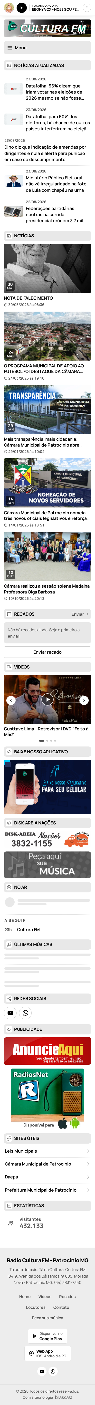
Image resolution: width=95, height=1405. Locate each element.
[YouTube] (42, 1371)
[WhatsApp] (53, 1371)
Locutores (36, 1307)
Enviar (78, 614)
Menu (21, 47)
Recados (67, 1296)
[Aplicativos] (87, 8)
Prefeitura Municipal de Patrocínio (40, 1190)
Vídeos (44, 1296)
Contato (61, 1307)
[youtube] (10, 1013)
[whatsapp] (25, 1013)
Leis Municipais (21, 1151)
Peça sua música (47, 1317)
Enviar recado (47, 652)
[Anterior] (11, 700)
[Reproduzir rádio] (22, 8)
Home (25, 1296)
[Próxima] (84, 700)
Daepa (11, 1177)
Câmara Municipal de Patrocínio (38, 1164)
